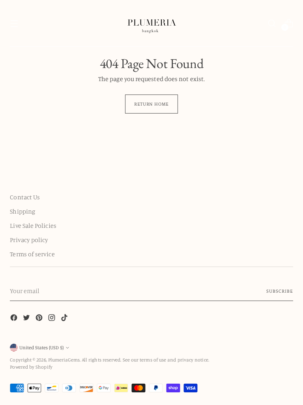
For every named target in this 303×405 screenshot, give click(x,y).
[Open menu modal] (14, 23)
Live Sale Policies (33, 225)
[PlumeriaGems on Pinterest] (40, 319)
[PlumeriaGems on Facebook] (14, 319)
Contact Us (25, 197)
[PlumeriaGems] (151, 23)
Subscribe (279, 291)
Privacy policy (29, 240)
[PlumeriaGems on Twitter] (27, 319)
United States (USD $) (41, 347)
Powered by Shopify (31, 367)
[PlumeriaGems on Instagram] (52, 319)
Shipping (22, 211)
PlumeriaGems (64, 360)
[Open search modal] (272, 23)
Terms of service (32, 254)
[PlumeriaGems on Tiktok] (65, 319)
